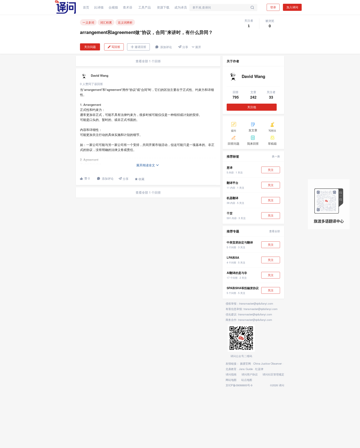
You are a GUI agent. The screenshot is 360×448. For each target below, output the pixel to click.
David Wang (99, 75)
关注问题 (90, 47)
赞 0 (85, 178)
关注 (271, 170)
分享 (183, 47)
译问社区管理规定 (273, 374)
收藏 (139, 179)
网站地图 (231, 380)
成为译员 (180, 7)
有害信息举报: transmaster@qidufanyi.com (252, 309)
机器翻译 (232, 198)
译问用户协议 (249, 374)
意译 (229, 167)
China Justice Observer (267, 363)
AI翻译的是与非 (237, 273)
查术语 (127, 7)
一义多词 (88, 22)
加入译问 (292, 7)
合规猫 (113, 7)
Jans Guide (246, 369)
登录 (273, 7)
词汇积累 (106, 22)
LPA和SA (233, 257)
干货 (229, 213)
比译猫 (99, 7)
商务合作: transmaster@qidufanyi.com (249, 320)
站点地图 (246, 380)
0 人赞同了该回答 (91, 84)
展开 (196, 47)
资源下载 (163, 7)
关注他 (251, 107)
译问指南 (231, 374)
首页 (86, 7)
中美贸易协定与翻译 (240, 242)
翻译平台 (232, 183)
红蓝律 (259, 369)
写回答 (114, 47)
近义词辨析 (125, 22)
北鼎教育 (231, 369)
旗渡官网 (245, 363)
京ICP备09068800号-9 (239, 385)
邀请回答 (138, 47)
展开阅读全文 (147, 165)
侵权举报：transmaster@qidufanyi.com (249, 303)
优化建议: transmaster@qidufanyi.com (249, 314)
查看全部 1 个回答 (148, 61)
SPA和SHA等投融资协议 (243, 288)
